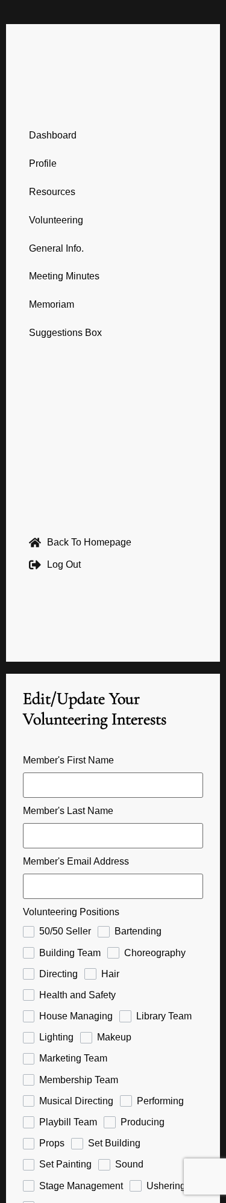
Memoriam (51, 304)
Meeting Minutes (64, 276)
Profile (43, 163)
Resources (52, 192)
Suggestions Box (65, 333)
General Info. (56, 248)
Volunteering (56, 220)
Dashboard (53, 135)
